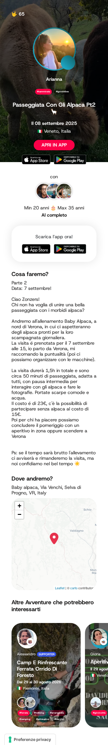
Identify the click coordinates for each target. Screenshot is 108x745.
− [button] (19, 514)
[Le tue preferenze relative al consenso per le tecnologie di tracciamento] (30, 739)
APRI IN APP (54, 145)
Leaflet (60, 588)
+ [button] (19, 505)
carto (73, 588)
